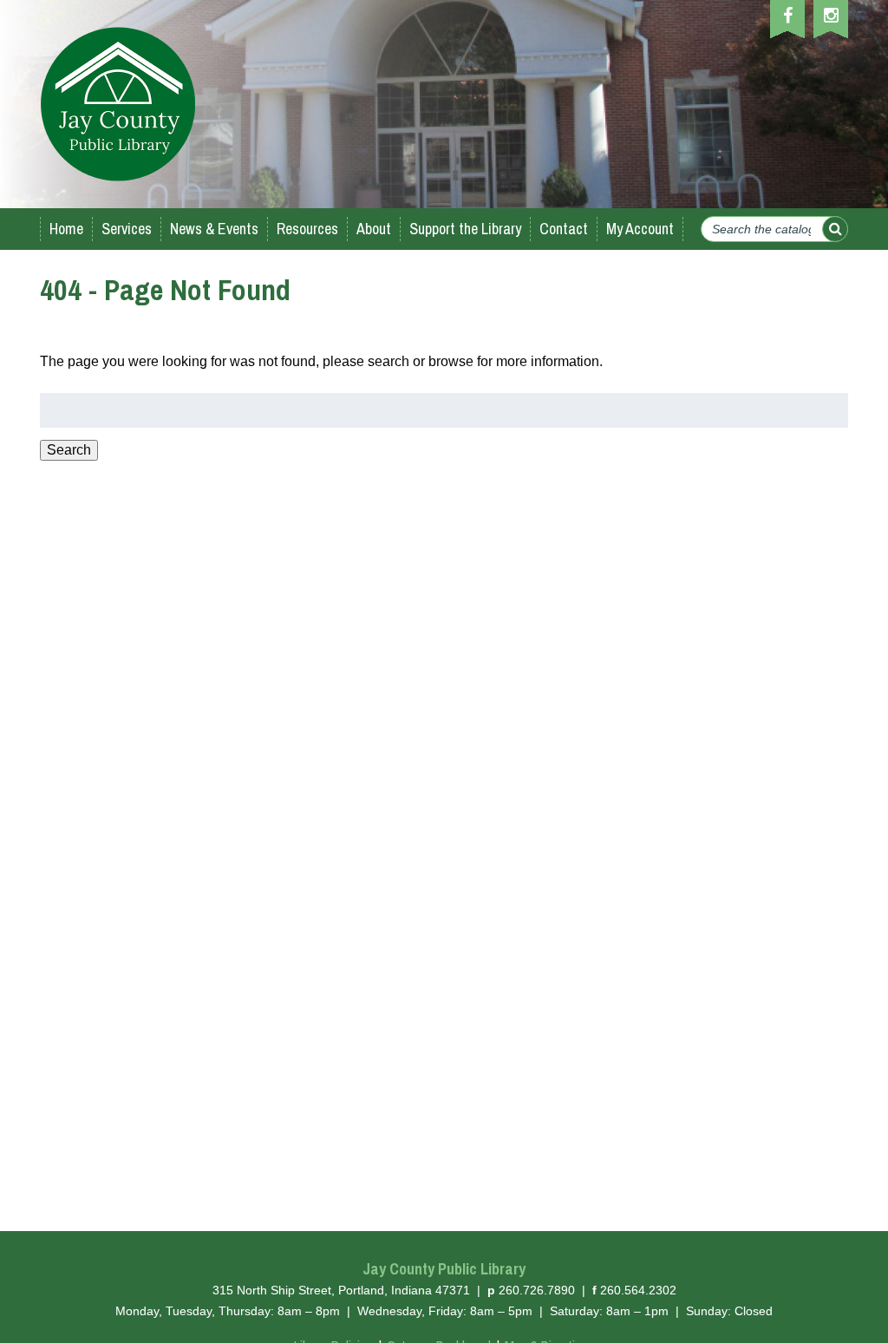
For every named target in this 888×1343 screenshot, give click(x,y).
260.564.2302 (638, 1290)
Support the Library (465, 228)
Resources (307, 228)
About (373, 228)
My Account (640, 228)
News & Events (214, 228)
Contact (563, 228)
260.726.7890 (537, 1290)
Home (66, 228)
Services (126, 228)
